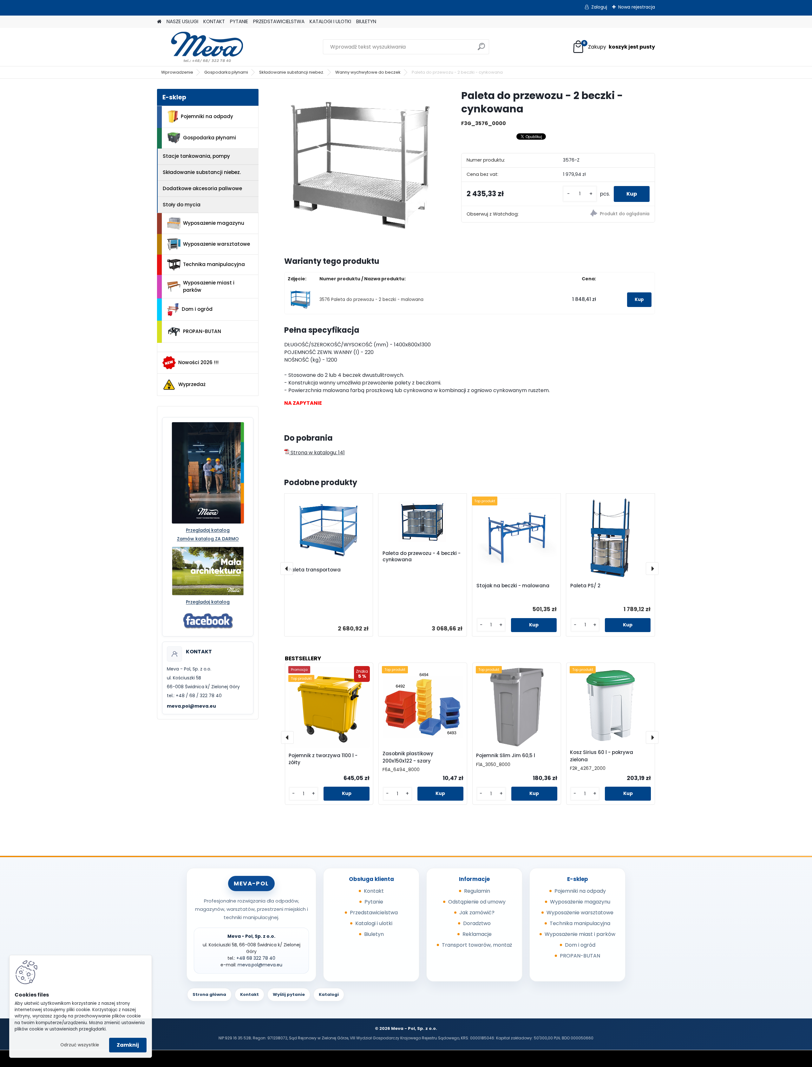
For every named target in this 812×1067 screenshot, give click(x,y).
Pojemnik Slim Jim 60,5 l (505, 755)
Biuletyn (374, 934)
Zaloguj (599, 7)
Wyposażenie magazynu (213, 223)
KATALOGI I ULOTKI (330, 21)
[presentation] (286, 568)
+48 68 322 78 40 (255, 958)
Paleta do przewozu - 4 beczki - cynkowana (422, 556)
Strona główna (209, 994)
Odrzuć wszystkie (79, 1045)
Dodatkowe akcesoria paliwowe (202, 188)
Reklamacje (477, 934)
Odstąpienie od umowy (477, 901)
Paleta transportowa (314, 570)
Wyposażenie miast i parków (208, 286)
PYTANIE (239, 21)
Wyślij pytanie (289, 994)
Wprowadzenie (177, 72)
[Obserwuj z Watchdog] (606, 214)
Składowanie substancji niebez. (291, 72)
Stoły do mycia (181, 204)
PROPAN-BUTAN (202, 331)
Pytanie (373, 901)
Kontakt (374, 891)
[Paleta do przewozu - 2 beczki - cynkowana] (362, 167)
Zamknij (128, 1045)
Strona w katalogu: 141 (317, 452)
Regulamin (477, 891)
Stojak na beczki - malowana (512, 586)
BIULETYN (366, 21)
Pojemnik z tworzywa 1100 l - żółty (323, 759)
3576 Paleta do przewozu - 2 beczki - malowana (371, 300)
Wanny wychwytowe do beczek (368, 72)
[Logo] (200, 47)
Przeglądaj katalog (208, 530)
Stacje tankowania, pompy (196, 156)
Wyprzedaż (192, 384)
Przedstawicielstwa (374, 912)
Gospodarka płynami (226, 72)
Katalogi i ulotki (373, 923)
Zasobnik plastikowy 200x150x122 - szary (408, 757)
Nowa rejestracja (636, 7)
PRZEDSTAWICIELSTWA (278, 21)
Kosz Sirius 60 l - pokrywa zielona (601, 756)
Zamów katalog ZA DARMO (208, 539)
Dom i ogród (197, 309)
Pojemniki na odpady (207, 116)
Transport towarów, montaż (477, 945)
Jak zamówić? (476, 912)
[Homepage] (159, 22)
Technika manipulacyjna (214, 264)
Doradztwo (477, 923)
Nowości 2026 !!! (198, 362)
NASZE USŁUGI (182, 21)
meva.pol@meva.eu (191, 706)
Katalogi (329, 994)
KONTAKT (214, 21)
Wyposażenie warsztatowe (216, 244)
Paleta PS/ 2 (585, 586)
